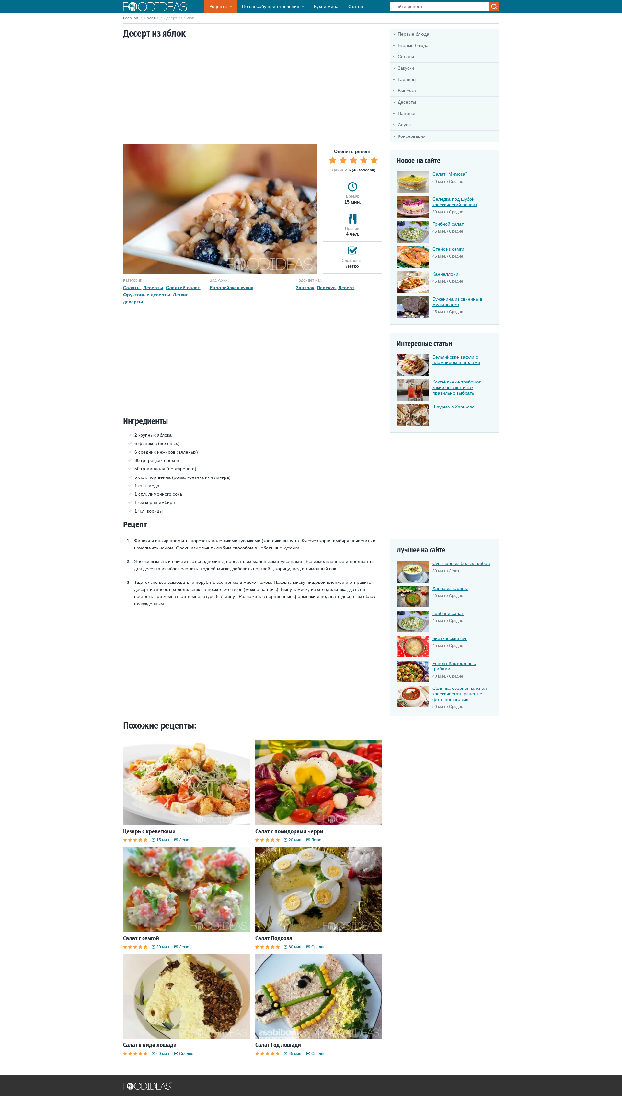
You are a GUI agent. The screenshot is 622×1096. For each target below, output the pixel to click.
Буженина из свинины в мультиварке (457, 301)
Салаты (151, 18)
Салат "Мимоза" (449, 174)
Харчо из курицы (450, 588)
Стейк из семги (448, 249)
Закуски (406, 68)
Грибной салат (448, 224)
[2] (343, 160)
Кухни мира (326, 6)
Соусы (404, 124)
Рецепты (218, 6)
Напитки (406, 113)
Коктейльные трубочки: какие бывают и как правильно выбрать (456, 387)
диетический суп (449, 638)
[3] (353, 160)
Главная (130, 18)
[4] (364, 160)
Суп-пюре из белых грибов (461, 563)
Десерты (407, 102)
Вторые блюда (413, 45)
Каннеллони (445, 274)
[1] (333, 160)
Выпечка (407, 90)
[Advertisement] (252, 88)
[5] (374, 160)
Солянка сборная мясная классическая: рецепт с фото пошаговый (459, 694)
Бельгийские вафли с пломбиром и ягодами (456, 359)
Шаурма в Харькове (453, 406)
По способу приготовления (270, 6)
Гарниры (407, 79)
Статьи (355, 6)
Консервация (412, 136)
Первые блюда (413, 34)
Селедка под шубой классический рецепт (454, 201)
